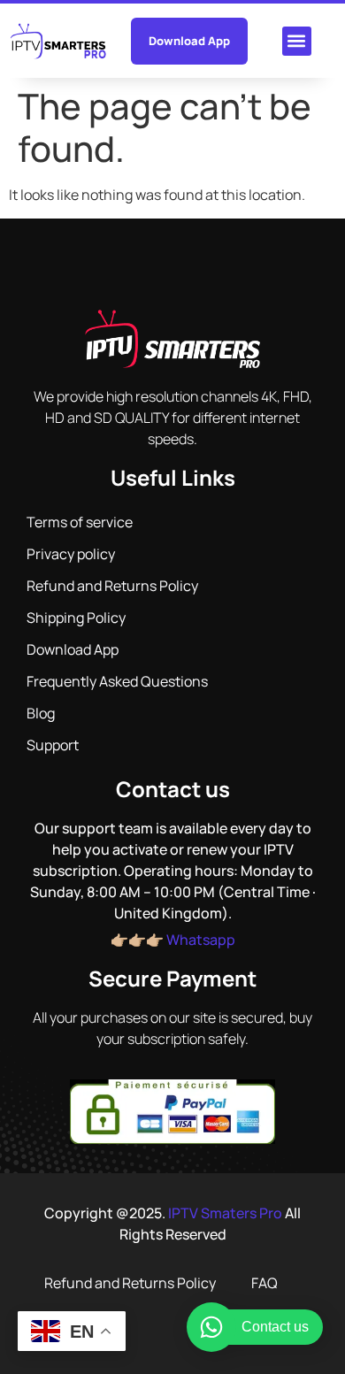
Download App (73, 649)
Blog (41, 713)
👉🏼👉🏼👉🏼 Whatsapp (173, 939)
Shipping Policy (76, 617)
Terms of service (80, 522)
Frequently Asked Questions (117, 681)
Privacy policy (71, 554)
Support (53, 745)
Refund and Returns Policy (112, 585)
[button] (296, 41)
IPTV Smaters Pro (225, 1213)
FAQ (264, 1283)
